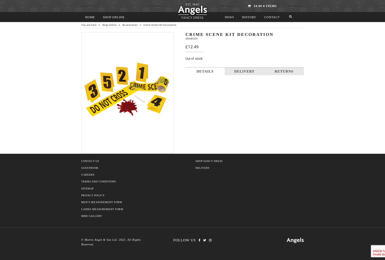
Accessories (130, 25)
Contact (272, 17)
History (249, 17)
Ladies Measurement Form (102, 209)
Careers (87, 174)
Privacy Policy (93, 195)
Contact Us (90, 161)
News (229, 17)
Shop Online (114, 17)
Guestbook (89, 168)
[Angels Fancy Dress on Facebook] (199, 240)
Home (90, 17)
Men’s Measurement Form (101, 202)
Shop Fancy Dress (209, 161)
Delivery (203, 168)
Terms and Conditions (98, 181)
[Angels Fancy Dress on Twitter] (204, 240)
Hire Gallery (91, 216)
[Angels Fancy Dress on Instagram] (210, 240)
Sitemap (87, 188)
